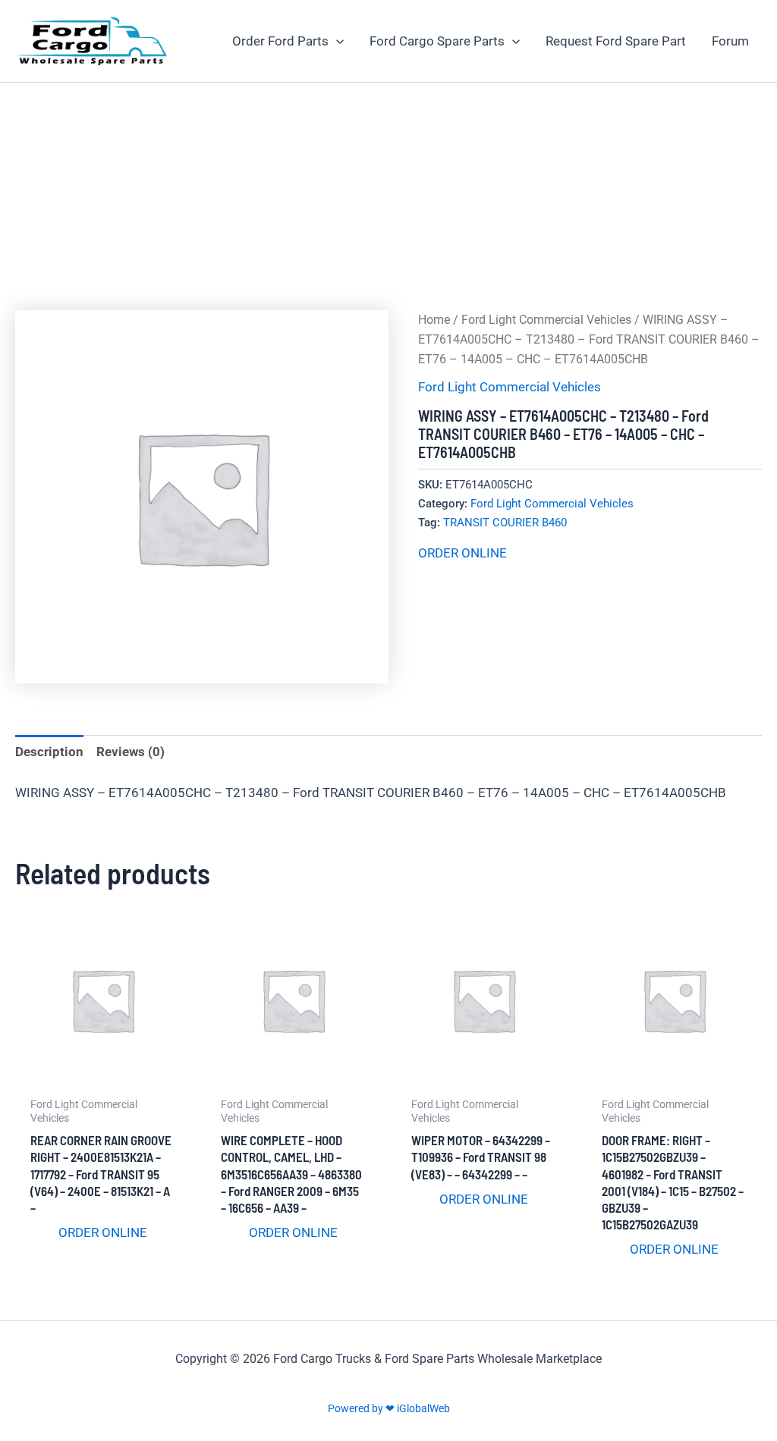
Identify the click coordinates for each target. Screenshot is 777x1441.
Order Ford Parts (280, 41)
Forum (730, 41)
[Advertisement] (388, 196)
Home (434, 319)
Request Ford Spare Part (616, 41)
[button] (336, 41)
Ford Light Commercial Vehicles (546, 319)
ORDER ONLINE (462, 552)
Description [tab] (49, 751)
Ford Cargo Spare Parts (437, 41)
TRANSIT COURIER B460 (505, 522)
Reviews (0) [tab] (130, 751)
